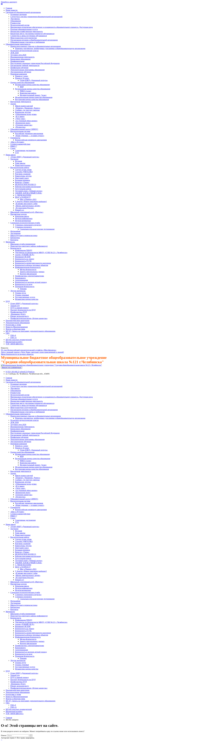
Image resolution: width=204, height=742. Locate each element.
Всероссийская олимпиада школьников (31, 140)
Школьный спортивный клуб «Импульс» (26, 212)
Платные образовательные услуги (24, 29)
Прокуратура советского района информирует (29, 246)
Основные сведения (18, 14)
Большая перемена (22, 180)
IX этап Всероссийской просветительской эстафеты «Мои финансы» (28, 350)
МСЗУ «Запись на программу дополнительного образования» (31, 331)
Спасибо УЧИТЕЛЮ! (24, 172)
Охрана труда (20, 293)
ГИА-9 (13, 335)
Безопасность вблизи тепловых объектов (31, 265)
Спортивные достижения (25, 150)
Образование (15, 21)
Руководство (15, 23)
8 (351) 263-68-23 (12, 372)
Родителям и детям (13, 325)
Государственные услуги (25, 297)
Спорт (12, 148)
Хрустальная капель (23, 189)
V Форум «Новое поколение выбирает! (31, 201)
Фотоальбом (15, 231)
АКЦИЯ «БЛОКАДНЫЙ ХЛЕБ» (28, 193)
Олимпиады (15, 138)
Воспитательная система (20, 131)
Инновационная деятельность (22, 57)
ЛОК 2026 (14, 53)
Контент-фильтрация (28, 274)
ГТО (17, 153)
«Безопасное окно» (22, 123)
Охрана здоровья (22, 295)
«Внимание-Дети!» (18, 314)
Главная (9, 8)
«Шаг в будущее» (17, 142)
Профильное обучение (19, 68)
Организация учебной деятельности (24, 65)
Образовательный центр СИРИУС (24, 129)
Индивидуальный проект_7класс (33, 95)
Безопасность (15, 248)
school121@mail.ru (27, 372)
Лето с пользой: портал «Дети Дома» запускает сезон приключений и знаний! (32, 352)
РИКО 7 (13, 146)
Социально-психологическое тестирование (37, 229)
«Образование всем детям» (26, 114)
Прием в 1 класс (21, 76)
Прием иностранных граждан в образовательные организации (35, 46)
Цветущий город (22, 178)
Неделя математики (23, 221)
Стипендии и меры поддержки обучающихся (28, 36)
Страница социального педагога (28, 225)
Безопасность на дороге (24, 259)
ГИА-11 (13, 338)
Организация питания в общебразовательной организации (34, 40)
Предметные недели (18, 214)
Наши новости (11, 10)
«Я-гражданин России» (24, 208)
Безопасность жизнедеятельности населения (33, 263)
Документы (15, 19)
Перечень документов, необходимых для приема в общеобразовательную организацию (50, 48)
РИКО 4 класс (25, 91)
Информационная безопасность (28, 267)
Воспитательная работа (19, 167)
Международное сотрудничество (23, 38)
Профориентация (17, 61)
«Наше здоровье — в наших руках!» (29, 136)
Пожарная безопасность (24, 287)
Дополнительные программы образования (27, 70)
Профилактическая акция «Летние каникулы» (29, 318)
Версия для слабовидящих (11, 367)
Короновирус (20, 278)
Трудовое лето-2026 (18, 55)
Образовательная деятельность (18, 44)
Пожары (23, 289)
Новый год (19, 210)
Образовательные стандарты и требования (27, 42)
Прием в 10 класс (22, 78)
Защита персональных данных (32, 272)
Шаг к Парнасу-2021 (28, 199)
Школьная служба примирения (22, 244)
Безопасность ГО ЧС (23, 261)
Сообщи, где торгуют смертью (27, 110)
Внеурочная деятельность (20, 102)
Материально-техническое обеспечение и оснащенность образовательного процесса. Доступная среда (51, 27)
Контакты (14, 240)
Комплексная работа (28, 93)
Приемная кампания (18, 74)
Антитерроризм (21, 280)
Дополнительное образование (18, 323)
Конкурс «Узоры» (22, 182)
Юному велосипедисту (19, 316)
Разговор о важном (22, 174)
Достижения (15, 233)
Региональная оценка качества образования (32, 89)
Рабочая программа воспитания (28, 187)
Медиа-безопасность (28, 270)
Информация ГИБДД (23, 250)
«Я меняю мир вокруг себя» (26, 204)
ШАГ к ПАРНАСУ (23, 197)
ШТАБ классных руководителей (19, 340)
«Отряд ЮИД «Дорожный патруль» (24, 157)
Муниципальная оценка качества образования (33, 97)
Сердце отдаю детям (23, 170)
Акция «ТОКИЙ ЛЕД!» (24, 255)
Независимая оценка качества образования (32, 85)
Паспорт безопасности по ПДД (23, 310)
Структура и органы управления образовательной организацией (36, 17)
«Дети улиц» (20, 119)
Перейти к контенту (9, 2)
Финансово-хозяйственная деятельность (26, 31)
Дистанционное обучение (20, 72)
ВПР (22, 87)
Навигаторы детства (23, 176)
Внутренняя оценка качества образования (32, 99)
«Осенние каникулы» (23, 125)
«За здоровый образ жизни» (26, 121)
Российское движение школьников (29, 133)
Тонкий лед (15, 306)
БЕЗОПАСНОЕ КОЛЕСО (25, 184)
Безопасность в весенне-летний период (31, 282)
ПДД (8, 301)
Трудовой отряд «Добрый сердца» (28, 191)
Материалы (10, 242)
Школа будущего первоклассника (23, 236)
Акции (13, 104)
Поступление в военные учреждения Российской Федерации (35, 63)
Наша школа (11, 155)
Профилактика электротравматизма (29, 276)
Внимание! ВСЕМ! (23, 257)
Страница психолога (23, 227)
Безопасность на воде (23, 284)
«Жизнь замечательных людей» (27, 206)
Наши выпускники (22, 165)
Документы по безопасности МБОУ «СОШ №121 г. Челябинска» (41, 253)
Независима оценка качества (26, 299)
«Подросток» (20, 127)
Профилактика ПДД (18, 312)
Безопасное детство (23, 112)
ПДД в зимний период (19, 308)
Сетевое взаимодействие (20, 144)
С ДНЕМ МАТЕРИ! (23, 195)
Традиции (14, 159)
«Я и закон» (20, 116)
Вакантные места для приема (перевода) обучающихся (32, 34)
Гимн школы (20, 163)
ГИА (8, 333)
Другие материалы (18, 291)
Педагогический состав (19, 25)
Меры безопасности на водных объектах (17, 354)
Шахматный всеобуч (14, 342)
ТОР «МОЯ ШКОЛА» (15, 344)
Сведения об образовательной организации (23, 12)
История (18, 161)
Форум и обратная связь (15, 329)
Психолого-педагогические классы (24, 51)
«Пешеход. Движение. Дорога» (27, 108)
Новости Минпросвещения (17, 327)
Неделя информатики (23, 218)
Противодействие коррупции (17, 321)
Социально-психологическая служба (25, 223)
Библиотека (15, 238)
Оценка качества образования (22, 82)
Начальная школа (22, 216)
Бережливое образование (20, 59)
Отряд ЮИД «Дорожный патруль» (34, 80)
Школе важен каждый (24, 106)
